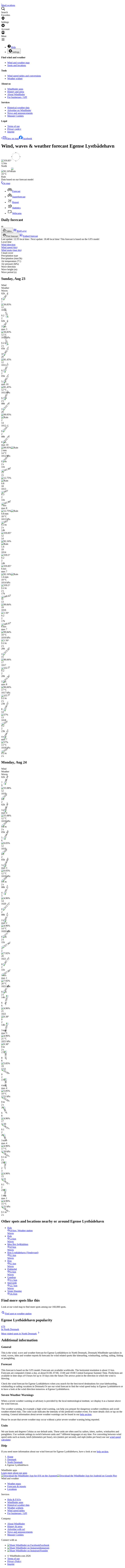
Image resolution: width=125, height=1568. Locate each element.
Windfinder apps (15, 89)
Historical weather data (18, 107)
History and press (15, 91)
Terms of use (13, 126)
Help (13, 47)
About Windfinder (16, 94)
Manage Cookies (15, 116)
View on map (12, 138)
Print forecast (12, 236)
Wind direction (8, 244)
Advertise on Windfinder (19, 110)
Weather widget (14, 78)
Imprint (10, 131)
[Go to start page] (1, 2)
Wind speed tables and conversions (24, 75)
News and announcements (20, 113)
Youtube (44, 1550)
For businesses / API (17, 97)
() (9, 247)
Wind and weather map (18, 62)
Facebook (27, 138)
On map (6, 183)
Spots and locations (16, 65)
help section (85, 1414)
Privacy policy (14, 129)
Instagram (44, 1548)
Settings (16, 52)
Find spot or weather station (18, 1313)
